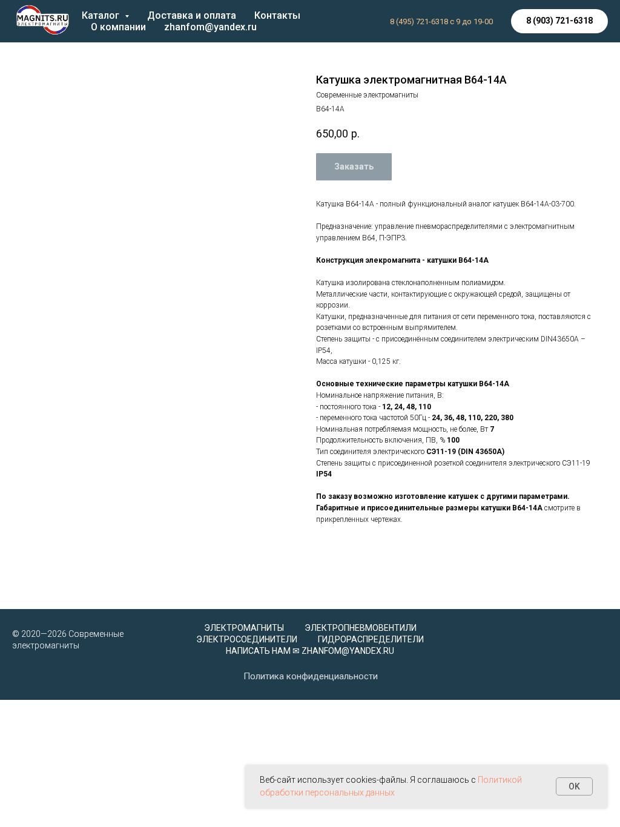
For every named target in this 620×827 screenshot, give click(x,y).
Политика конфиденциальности (310, 676)
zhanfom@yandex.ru (210, 27)
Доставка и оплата (191, 15)
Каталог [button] (102, 15)
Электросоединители (246, 639)
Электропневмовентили (361, 628)
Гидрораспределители (371, 639)
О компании (118, 27)
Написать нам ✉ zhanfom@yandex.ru (310, 651)
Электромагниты (244, 628)
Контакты (277, 15)
